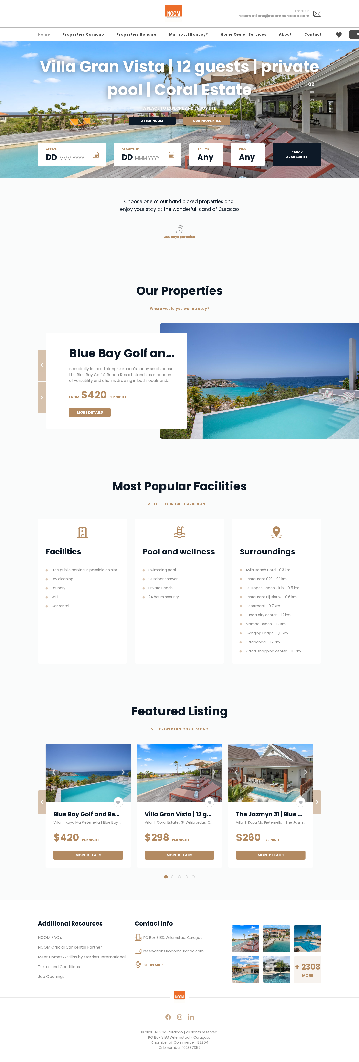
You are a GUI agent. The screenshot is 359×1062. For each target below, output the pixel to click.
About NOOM (152, 121)
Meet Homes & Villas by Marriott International (82, 957)
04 (312, 99)
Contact (313, 34)
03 (312, 92)
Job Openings (51, 976)
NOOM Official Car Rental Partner (70, 947)
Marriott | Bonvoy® (188, 34)
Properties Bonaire (136, 34)
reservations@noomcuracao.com (273, 16)
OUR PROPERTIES (207, 121)
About (285, 34)
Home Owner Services (243, 34)
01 (312, 73)
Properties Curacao (83, 34)
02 (311, 83)
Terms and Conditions (59, 967)
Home (44, 34)
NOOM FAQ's (50, 937)
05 (312, 107)
